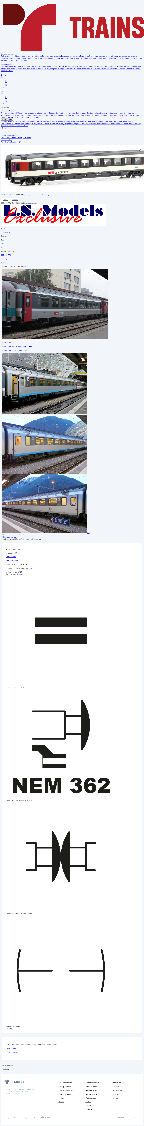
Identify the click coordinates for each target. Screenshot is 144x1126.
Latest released (91, 1094)
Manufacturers (90, 1098)
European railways (7, 54)
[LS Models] (53, 225)
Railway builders (65, 1094)
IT (5, 87)
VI (1, 247)
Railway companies (66, 1090)
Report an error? (12, 1052)
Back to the (16, 138)
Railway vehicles (65, 1087)
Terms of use (117, 1090)
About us (115, 1087)
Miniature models (7, 64)
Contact (115, 1098)
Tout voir (4, 113)
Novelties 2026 (91, 1090)
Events (3, 75)
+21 (88, 533)
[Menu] (2, 91)
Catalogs (88, 1109)
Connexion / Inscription (9, 136)
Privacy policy (117, 1094)
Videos (15, 200)
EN (2, 77)
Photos (5, 200)
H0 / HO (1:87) (6, 232)
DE (6, 85)
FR (6, 83)
